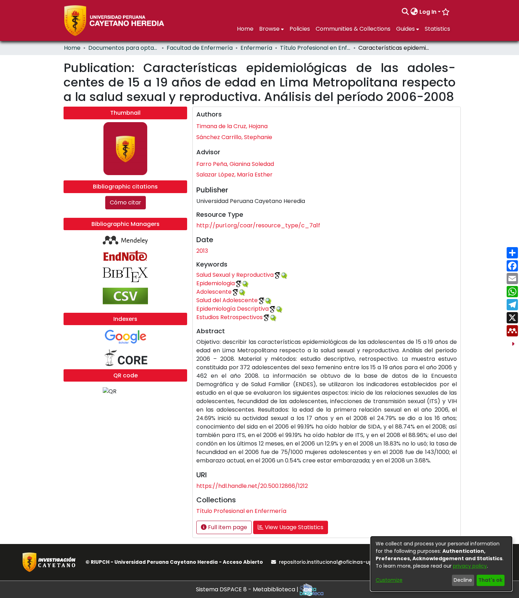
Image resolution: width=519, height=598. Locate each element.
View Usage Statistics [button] (293, 527)
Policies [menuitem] (300, 29)
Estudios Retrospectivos (229, 317)
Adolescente (214, 292)
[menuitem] (414, 12)
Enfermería (256, 48)
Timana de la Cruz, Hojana (232, 126)
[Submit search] (405, 12)
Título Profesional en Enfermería (315, 48)
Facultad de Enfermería (200, 48)
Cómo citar (125, 202)
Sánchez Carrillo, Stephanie (234, 137)
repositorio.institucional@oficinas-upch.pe (332, 562)
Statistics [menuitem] (437, 29)
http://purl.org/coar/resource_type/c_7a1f (258, 225)
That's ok (490, 580)
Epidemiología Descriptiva (232, 309)
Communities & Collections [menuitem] (353, 29)
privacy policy (470, 565)
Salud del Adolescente (227, 300)
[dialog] (441, 564)
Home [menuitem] (245, 29)
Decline (463, 580)
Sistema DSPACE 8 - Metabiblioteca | (248, 589)
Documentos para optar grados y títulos (123, 48)
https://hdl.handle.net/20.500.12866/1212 (252, 486)
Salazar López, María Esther (234, 175)
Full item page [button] (227, 527)
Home (72, 48)
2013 (202, 251)
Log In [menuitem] (427, 12)
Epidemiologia (215, 283)
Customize (389, 580)
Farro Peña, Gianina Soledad (235, 164)
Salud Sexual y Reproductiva (235, 275)
